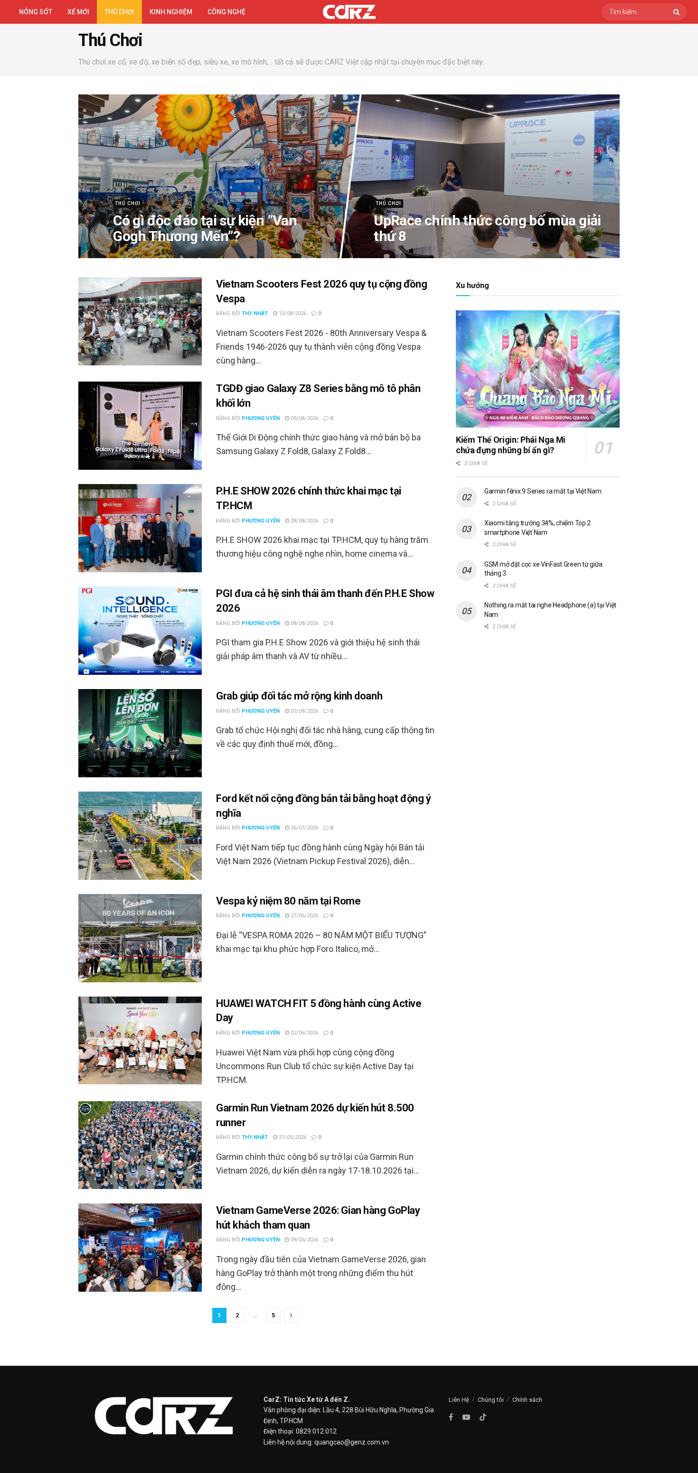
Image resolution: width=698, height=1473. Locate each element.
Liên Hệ (459, 1399)
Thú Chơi (119, 12)
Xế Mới (78, 12)
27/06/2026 (303, 916)
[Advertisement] (538, 718)
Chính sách (527, 1399)
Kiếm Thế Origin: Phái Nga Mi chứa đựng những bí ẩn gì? (511, 445)
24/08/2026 (131, 255)
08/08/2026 (303, 521)
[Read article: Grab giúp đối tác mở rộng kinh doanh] (140, 733)
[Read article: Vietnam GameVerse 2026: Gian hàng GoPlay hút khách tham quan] (140, 1247)
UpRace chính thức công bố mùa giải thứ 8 (487, 228)
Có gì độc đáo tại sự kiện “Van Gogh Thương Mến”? (205, 228)
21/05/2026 (291, 1137)
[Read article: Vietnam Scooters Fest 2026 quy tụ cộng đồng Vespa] (140, 321)
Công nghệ (226, 12)
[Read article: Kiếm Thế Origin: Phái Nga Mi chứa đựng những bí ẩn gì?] (538, 369)
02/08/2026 (303, 711)
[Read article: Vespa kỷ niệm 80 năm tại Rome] (140, 938)
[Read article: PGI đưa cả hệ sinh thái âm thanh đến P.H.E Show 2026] (140, 631)
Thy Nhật (255, 313)
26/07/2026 (303, 828)
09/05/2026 (303, 1240)
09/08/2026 (303, 418)
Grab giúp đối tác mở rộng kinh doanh (299, 696)
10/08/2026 (291, 313)
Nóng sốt (35, 12)
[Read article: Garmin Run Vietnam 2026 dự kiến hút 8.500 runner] (140, 1145)
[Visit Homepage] (349, 12)
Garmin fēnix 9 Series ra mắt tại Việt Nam (543, 491)
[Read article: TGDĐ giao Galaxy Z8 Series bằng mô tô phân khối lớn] (140, 426)
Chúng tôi (491, 1399)
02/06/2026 (303, 1033)
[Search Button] (678, 11)
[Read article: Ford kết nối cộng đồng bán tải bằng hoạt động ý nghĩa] (140, 836)
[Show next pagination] (291, 1315)
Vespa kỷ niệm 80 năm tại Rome (288, 901)
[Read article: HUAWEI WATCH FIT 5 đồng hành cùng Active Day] (140, 1041)
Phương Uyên (261, 418)
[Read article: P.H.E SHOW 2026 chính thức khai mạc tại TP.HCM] (140, 528)
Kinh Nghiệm (171, 12)
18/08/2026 (392, 255)
